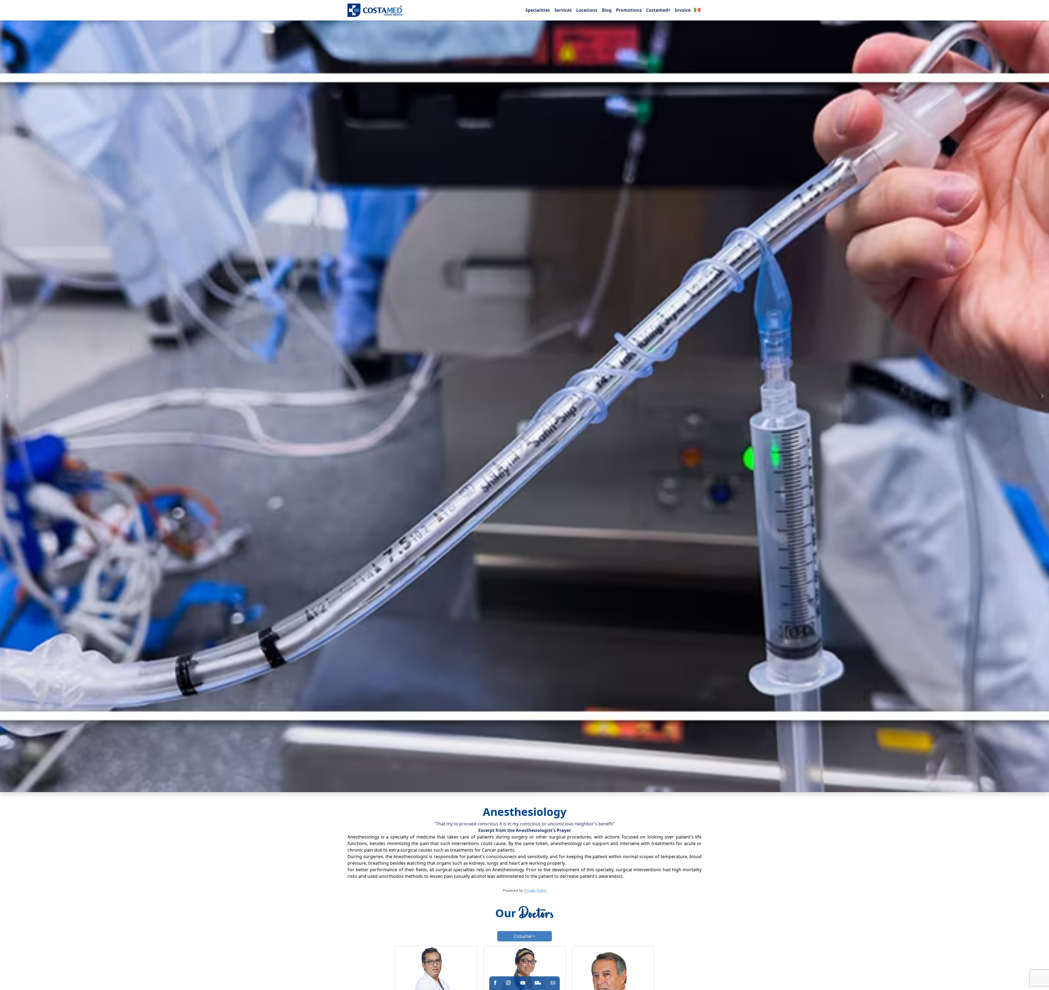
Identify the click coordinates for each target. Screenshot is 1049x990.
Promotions (629, 10)
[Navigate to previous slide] (7, 396)
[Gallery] (524, 396)
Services (563, 10)
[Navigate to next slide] (1042, 396)
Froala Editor (535, 890)
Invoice (683, 10)
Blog (607, 10)
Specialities (537, 10)
